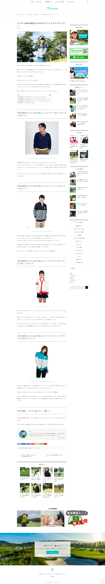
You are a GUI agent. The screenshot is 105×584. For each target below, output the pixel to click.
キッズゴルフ (78, 256)
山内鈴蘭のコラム (48, 1)
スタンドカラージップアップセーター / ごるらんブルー (42, 381)
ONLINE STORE (52, 552)
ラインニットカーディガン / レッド (42, 306)
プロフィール (61, 437)
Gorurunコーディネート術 (79, 229)
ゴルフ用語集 (78, 235)
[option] (20, 518)
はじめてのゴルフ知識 (59, 1)
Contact (71, 282)
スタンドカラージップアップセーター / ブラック (41, 231)
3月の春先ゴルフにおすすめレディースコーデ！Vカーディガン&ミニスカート (34, 99)
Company (72, 277)
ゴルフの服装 (78, 247)
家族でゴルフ (78, 259)
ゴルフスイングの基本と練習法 (79, 238)
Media (71, 273)
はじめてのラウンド (79, 241)
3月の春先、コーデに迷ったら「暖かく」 (27, 102)
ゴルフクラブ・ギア (79, 250)
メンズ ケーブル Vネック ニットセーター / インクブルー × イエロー (42, 158)
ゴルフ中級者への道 (79, 262)
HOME (32, 1)
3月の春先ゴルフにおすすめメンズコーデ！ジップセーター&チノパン (33, 98)
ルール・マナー (79, 244)
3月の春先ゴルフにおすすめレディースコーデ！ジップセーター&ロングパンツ (35, 101)
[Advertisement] (79, 310)
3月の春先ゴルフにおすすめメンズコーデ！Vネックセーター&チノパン (33, 96)
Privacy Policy (72, 275)
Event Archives (72, 280)
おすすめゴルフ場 (70, 1)
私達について (39, 1)
